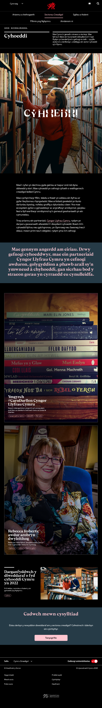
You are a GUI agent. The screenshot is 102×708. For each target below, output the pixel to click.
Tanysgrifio (51, 637)
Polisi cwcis (8, 684)
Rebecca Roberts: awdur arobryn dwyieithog (23, 535)
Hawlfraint (56, 684)
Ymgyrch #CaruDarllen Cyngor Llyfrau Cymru (27, 400)
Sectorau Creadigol (54, 14)
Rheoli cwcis (8, 679)
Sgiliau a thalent (80, 14)
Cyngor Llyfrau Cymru (58, 220)
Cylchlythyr (56, 679)
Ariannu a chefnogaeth (23, 14)
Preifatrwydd (57, 675)
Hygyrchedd (9, 675)
